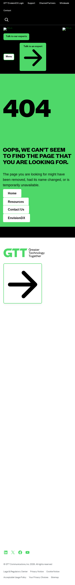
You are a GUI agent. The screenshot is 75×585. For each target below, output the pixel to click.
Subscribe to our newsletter (22, 267)
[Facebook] (20, 552)
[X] (13, 552)
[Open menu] (8, 57)
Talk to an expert (32, 46)
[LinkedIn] (5, 552)
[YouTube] (27, 552)
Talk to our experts (16, 36)
